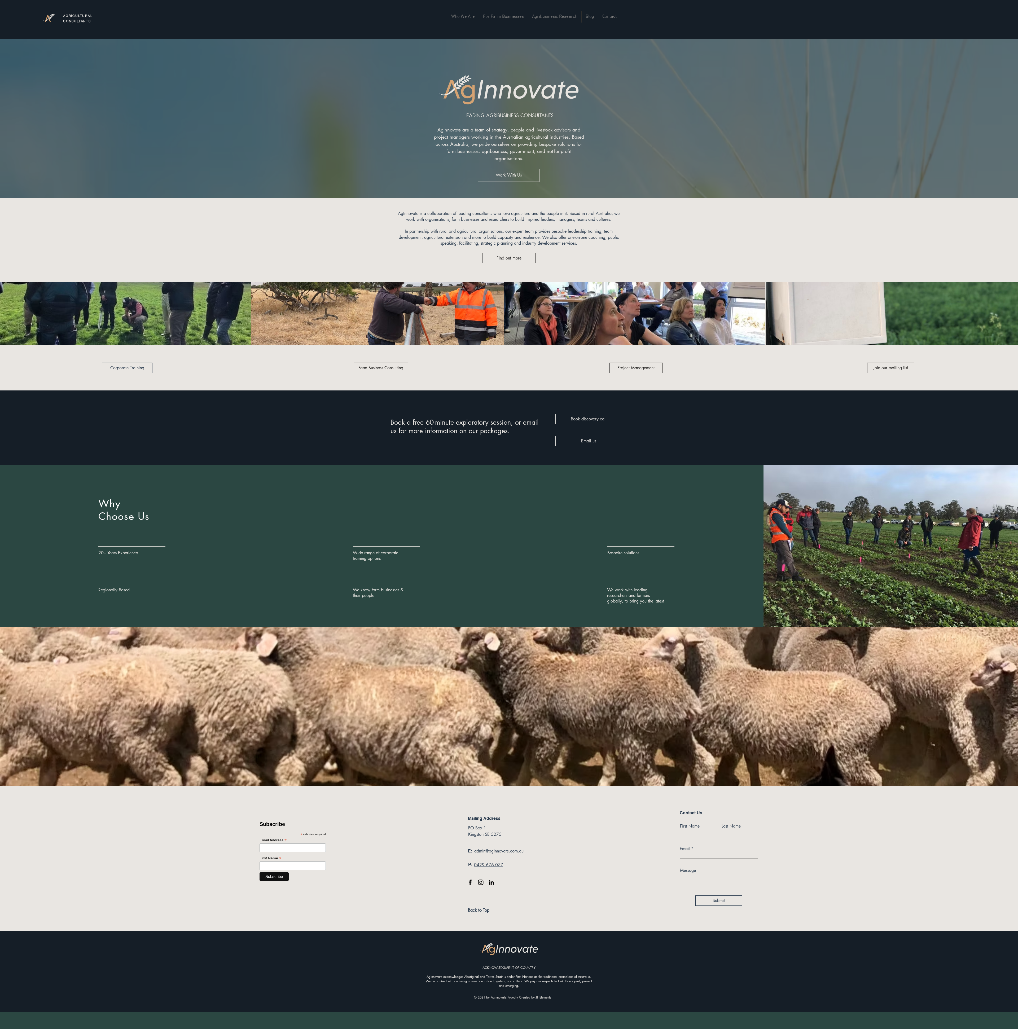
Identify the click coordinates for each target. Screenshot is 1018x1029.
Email (685, 849)
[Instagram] (480, 882)
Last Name (731, 826)
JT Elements (543, 997)
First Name (690, 826)
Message (688, 870)
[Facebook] (470, 882)
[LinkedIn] (491, 882)
